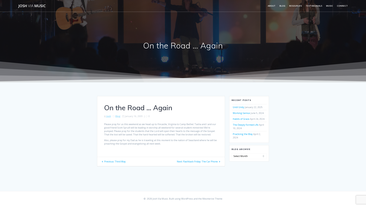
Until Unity (238, 107)
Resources (295, 5)
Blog (282, 5)
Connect (342, 5)
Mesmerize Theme (212, 198)
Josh (108, 116)
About (272, 5)
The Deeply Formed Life (245, 124)
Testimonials (314, 5)
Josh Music (32, 6)
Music (329, 5)
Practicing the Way (243, 134)
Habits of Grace (241, 119)
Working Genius (241, 113)
